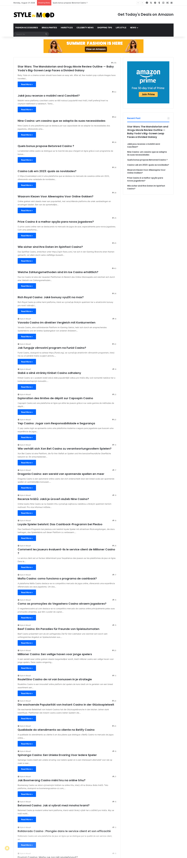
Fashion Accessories (26, 27)
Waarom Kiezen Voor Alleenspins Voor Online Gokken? (55, 196)
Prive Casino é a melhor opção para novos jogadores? (56, 222)
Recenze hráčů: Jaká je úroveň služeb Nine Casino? (53, 499)
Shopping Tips (104, 27)
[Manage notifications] (7, 848)
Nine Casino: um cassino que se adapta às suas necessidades (61, 121)
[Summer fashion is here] (93, 46)
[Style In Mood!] (33, 14)
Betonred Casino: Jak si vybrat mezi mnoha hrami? (54, 805)
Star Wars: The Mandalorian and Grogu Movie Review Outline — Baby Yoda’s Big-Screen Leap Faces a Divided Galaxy (66, 68)
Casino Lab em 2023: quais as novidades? (70, 3)
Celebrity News (85, 27)
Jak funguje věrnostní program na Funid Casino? (52, 348)
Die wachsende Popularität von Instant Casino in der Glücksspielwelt (66, 705)
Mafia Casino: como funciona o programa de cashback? (57, 578)
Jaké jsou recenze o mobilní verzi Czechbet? (49, 96)
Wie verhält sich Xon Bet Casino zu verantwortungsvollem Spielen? (64, 449)
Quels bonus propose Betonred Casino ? (46, 146)
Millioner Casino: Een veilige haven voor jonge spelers (55, 654)
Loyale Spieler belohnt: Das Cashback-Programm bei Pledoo (60, 524)
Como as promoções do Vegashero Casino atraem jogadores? (62, 604)
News (133, 27)
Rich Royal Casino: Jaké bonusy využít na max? (51, 297)
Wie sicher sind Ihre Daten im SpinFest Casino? (50, 247)
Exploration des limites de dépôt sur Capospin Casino (55, 398)
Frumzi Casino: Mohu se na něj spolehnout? (48, 856)
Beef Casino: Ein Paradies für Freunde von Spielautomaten (58, 629)
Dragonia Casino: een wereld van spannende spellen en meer (61, 474)
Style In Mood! (25, 319)
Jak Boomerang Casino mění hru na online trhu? (51, 780)
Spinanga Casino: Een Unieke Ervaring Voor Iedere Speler (57, 755)
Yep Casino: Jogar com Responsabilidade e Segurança (56, 423)
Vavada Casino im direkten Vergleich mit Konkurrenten (56, 322)
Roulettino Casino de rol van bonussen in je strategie (55, 679)
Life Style (121, 27)
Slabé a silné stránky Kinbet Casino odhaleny (49, 373)
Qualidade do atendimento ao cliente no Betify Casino (56, 730)
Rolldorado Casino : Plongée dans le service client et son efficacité (64, 831)
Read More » (27, 84)
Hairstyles (67, 27)
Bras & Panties (49, 27)
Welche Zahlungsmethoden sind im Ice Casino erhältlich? (58, 272)
